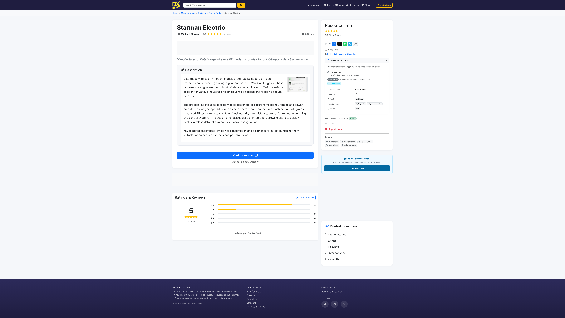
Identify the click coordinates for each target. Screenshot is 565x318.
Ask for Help (254, 291)
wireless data (349, 142)
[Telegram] (350, 44)
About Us (252, 299)
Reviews (354, 5)
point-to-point (350, 145)
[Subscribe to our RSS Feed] (344, 304)
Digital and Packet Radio (209, 13)
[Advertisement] (245, 48)
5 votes (338, 35)
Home (175, 13)
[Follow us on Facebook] (334, 304)
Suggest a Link (357, 168)
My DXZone (385, 5)
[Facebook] (334, 44)
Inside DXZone (335, 5)
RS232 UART (366, 142)
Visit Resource (243, 155)
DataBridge (333, 145)
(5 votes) (227, 34)
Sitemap (251, 295)
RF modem (333, 142)
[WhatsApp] (345, 44)
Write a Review (306, 197)
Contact (251, 302)
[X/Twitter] (339, 44)
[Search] (241, 5)
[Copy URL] (355, 44)
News (367, 5)
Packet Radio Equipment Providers (341, 54)
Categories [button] (312, 5)
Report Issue (335, 129)
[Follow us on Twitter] (325, 304)
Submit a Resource (331, 291)
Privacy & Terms (256, 306)
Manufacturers (188, 13)
